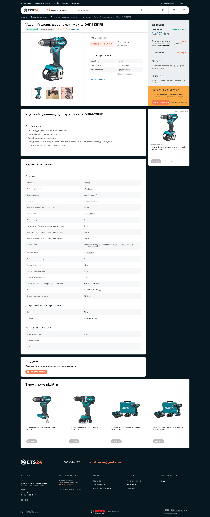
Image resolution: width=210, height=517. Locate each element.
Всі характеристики (99, 79)
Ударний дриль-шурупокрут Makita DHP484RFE (83, 428)
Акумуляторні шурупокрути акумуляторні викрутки (70, 17)
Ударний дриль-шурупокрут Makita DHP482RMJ (168, 428)
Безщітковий (89, 214)
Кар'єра (131, 488)
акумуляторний (124, 70)
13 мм (86, 232)
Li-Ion (86, 265)
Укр (181, 3)
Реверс (95, 246)
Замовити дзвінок (179, 102)
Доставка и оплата (102, 488)
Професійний (123, 65)
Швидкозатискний (125, 74)
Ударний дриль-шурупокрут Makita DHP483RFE (168, 148)
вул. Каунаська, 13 (158, 32)
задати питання (161, 102)
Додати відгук (38, 372)
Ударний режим (119, 245)
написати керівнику (66, 484)
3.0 (85, 277)
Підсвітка (88, 245)
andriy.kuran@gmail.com (105, 462)
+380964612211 (168, 3)
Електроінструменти (39, 17)
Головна (24, 17)
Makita (120, 61)
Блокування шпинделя (102, 245)
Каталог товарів (58, 10)
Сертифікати (99, 484)
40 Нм (87, 207)
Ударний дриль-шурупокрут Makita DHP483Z (41, 428)
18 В (86, 271)
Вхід (163, 481)
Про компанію (26, 3)
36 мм (86, 226)
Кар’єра (65, 3)
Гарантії (97, 481)
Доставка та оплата (42, 3)
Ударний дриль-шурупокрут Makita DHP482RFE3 (125, 428)
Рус (187, 3)
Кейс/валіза (89, 253)
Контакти (75, 3)
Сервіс (56, 3)
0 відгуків (75, 29)
